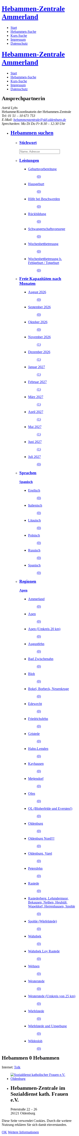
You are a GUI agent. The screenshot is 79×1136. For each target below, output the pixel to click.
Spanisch (26, 482)
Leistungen (29, 160)
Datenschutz (19, 43)
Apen (23, 590)
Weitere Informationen (23, 1132)
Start (14, 28)
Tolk (17, 1067)
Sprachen (27, 472)
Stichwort (28, 142)
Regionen (27, 581)
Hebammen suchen (32, 133)
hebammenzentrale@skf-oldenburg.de (39, 120)
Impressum (18, 39)
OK (4, 1132)
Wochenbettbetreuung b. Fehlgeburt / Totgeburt (45, 264)
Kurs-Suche (19, 35)
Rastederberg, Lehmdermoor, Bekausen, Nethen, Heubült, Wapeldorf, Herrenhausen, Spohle (51, 906)
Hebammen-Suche (23, 31)
